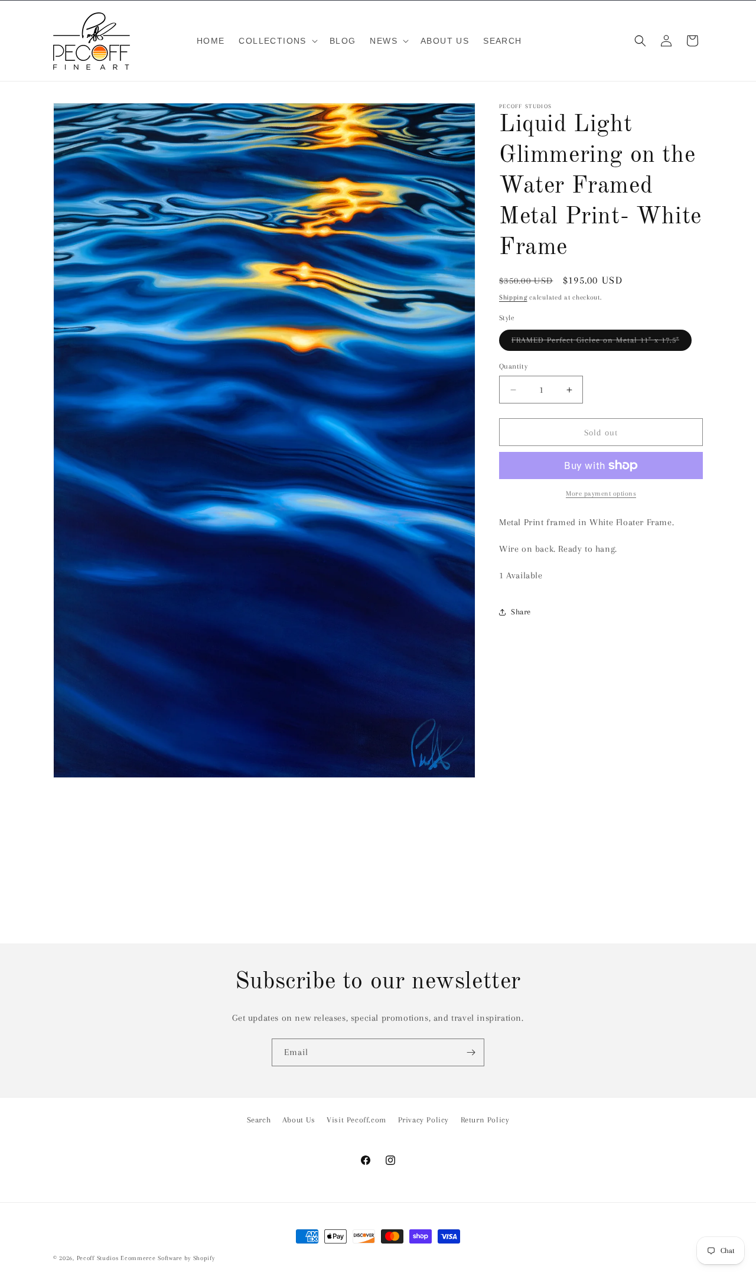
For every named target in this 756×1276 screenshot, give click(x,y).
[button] (277, 40)
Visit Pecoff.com (356, 1119)
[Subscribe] (471, 1052)
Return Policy (485, 1119)
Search (259, 1119)
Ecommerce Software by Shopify (167, 1258)
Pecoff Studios (98, 1258)
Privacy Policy (423, 1119)
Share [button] (521, 611)
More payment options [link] (601, 493)
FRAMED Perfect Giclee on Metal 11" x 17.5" (601, 343)
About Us (298, 1119)
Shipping (513, 297)
